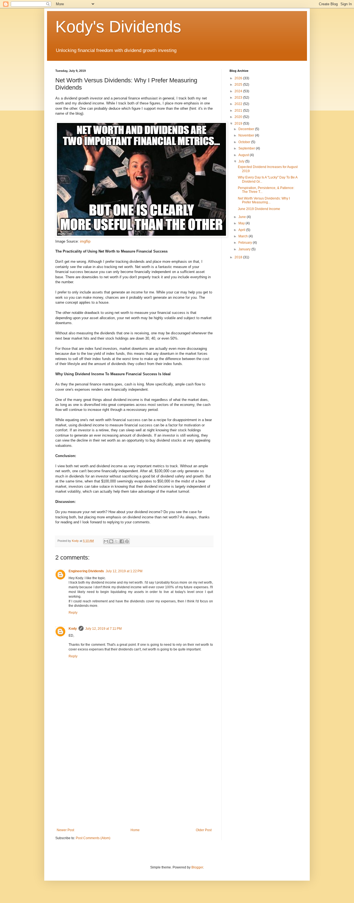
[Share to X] (116, 541)
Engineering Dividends (86, 571)
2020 (239, 117)
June (242, 217)
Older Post (204, 830)
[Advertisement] (134, 782)
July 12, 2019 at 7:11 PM (103, 629)
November (246, 135)
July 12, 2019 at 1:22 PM (124, 571)
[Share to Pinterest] (127, 541)
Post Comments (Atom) (93, 838)
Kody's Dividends (118, 26)
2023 (239, 97)
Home (135, 830)
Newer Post (65, 830)
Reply (73, 613)
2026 (239, 78)
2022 (239, 104)
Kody (73, 629)
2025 (239, 84)
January (244, 249)
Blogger (197, 867)
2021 (239, 110)
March (243, 236)
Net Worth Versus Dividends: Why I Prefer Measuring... (264, 200)
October (244, 142)
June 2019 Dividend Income (259, 209)
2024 (239, 91)
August (244, 155)
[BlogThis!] (111, 541)
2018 (239, 257)
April (242, 230)
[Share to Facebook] (121, 541)
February (245, 243)
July (241, 161)
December (246, 129)
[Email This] (106, 541)
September (247, 148)
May (242, 223)
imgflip (85, 241)
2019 (239, 123)
